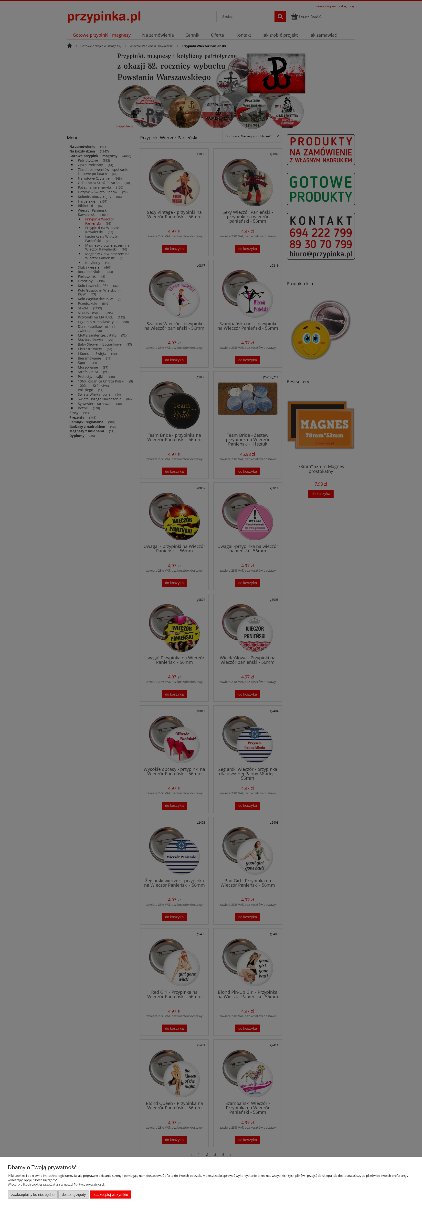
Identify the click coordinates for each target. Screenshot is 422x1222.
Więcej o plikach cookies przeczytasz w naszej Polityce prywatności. (56, 1184)
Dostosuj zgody (74, 1194)
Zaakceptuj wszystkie (111, 1194)
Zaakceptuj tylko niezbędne (32, 1194)
